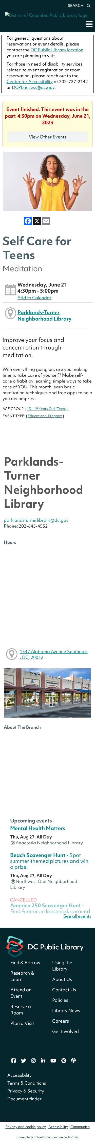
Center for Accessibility (30, 81)
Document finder (24, 1099)
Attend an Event (20, 993)
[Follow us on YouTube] (53, 1060)
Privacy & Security (25, 1091)
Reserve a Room (20, 1009)
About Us (62, 979)
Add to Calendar (34, 297)
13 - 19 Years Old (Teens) (47, 408)
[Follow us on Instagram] (33, 1060)
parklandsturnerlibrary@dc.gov (36, 520)
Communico (80, 1126)
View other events (47, 137)
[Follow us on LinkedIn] (43, 1060)
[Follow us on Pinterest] (63, 1060)
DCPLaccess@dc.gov (33, 87)
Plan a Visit (22, 1023)
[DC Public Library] (45, 946)
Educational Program (45, 416)
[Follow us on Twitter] (23, 1060)
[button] (89, 24)
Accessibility (19, 1075)
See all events (77, 916)
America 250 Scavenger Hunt (50, 911)
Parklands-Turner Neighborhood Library (44, 315)
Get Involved (65, 1031)
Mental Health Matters (37, 828)
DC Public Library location (57, 50)
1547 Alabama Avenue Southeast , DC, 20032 (54, 654)
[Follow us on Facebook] (13, 1060)
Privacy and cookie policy (26, 1126)
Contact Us (64, 990)
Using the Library (62, 965)
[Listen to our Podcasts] (73, 1060)
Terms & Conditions (26, 1083)
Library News (66, 1010)
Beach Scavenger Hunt (49, 861)
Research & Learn (22, 976)
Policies (60, 1000)
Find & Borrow (25, 962)
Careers (60, 1021)
